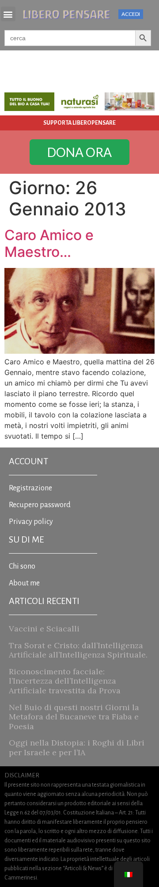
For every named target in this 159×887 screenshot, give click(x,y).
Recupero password (40, 505)
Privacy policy (31, 522)
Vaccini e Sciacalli (44, 628)
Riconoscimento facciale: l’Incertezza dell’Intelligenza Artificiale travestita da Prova (65, 681)
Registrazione (30, 488)
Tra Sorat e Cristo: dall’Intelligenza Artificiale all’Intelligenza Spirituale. (78, 650)
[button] (8, 14)
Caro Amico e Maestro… (49, 243)
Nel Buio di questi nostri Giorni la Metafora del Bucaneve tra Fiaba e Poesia (74, 716)
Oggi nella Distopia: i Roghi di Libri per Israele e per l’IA (76, 747)
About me (24, 583)
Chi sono (22, 566)
